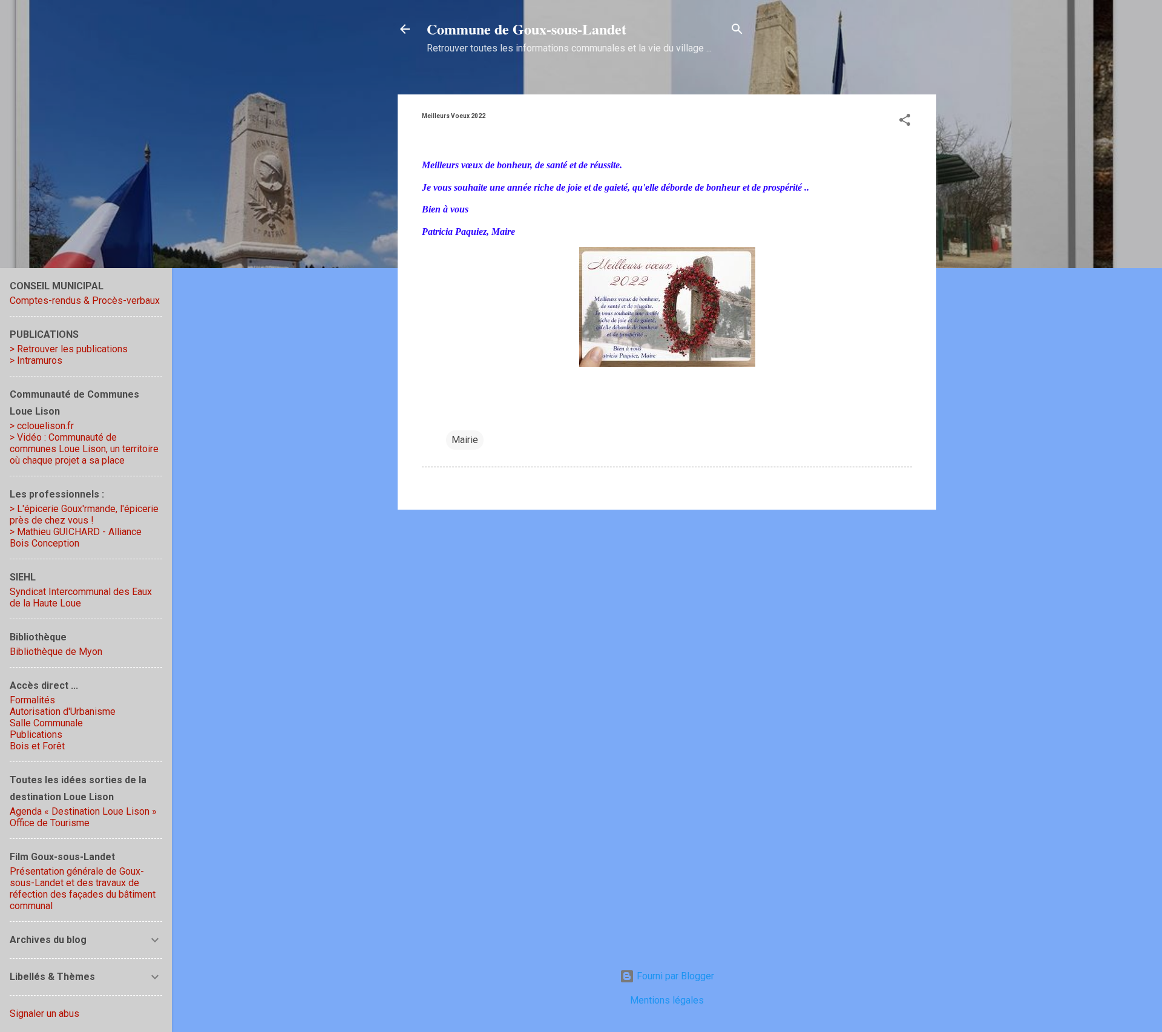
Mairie (464, 439)
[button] (905, 122)
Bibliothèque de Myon (56, 651)
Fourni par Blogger (674, 976)
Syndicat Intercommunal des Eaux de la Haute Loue (81, 597)
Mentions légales (667, 1000)
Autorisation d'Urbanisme (63, 711)
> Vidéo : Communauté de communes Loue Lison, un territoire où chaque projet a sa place (84, 449)
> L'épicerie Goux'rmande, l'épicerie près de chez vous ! (84, 514)
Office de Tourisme (50, 823)
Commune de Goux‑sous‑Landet (526, 28)
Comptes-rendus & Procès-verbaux (85, 300)
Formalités (32, 700)
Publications (36, 734)
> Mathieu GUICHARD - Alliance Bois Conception (76, 537)
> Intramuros (36, 360)
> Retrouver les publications (69, 349)
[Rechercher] (737, 31)
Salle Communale (46, 723)
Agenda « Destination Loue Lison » (83, 811)
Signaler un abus (44, 1013)
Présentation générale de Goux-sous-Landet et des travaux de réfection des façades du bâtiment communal (83, 889)
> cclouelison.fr (42, 426)
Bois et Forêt (37, 746)
